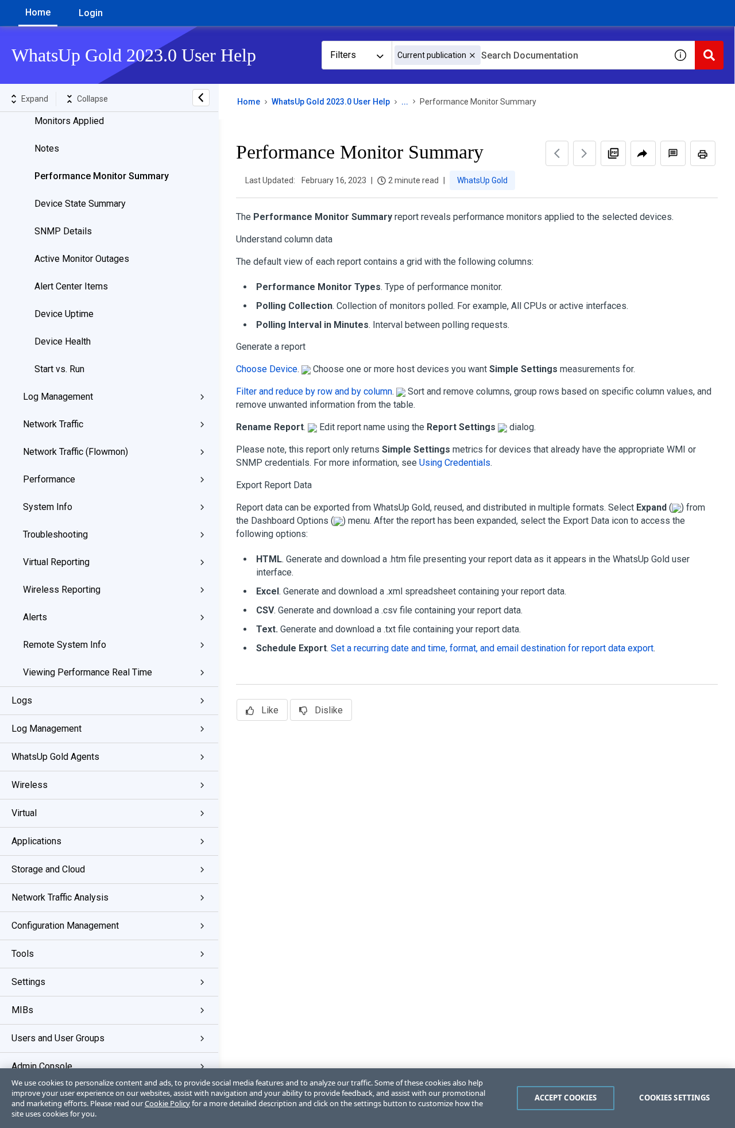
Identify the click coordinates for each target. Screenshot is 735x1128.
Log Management (58, 396)
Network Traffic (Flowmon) (75, 451)
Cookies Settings (674, 1097)
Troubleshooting (55, 534)
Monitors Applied (69, 120)
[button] (472, 55)
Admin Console (41, 1066)
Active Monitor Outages (81, 258)
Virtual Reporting (56, 562)
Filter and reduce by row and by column (314, 391)
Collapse (92, 98)
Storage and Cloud (48, 869)
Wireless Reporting (61, 589)
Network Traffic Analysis (60, 897)
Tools (22, 953)
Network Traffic (53, 424)
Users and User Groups (58, 1038)
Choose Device (266, 369)
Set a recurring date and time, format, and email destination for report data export (492, 648)
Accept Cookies (566, 1097)
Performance (49, 479)
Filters (343, 54)
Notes (46, 148)
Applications (36, 841)
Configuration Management (65, 925)
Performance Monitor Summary (101, 176)
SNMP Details (63, 231)
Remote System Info (64, 644)
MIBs (22, 1010)
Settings (28, 981)
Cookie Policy (167, 1103)
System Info (47, 506)
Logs (21, 700)
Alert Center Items (71, 286)
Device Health (62, 341)
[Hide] (201, 97)
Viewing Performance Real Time (87, 672)
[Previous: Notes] (557, 153)
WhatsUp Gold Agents (55, 756)
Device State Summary (80, 203)
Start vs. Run (59, 369)
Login (91, 12)
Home (38, 12)
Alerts (35, 617)
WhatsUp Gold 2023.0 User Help (331, 101)
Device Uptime (64, 313)
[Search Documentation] (709, 55)
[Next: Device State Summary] (584, 153)
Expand (34, 98)
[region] (367, 1098)
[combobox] (529, 55)
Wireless (29, 784)
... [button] (404, 101)
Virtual (24, 813)
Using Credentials (454, 462)
